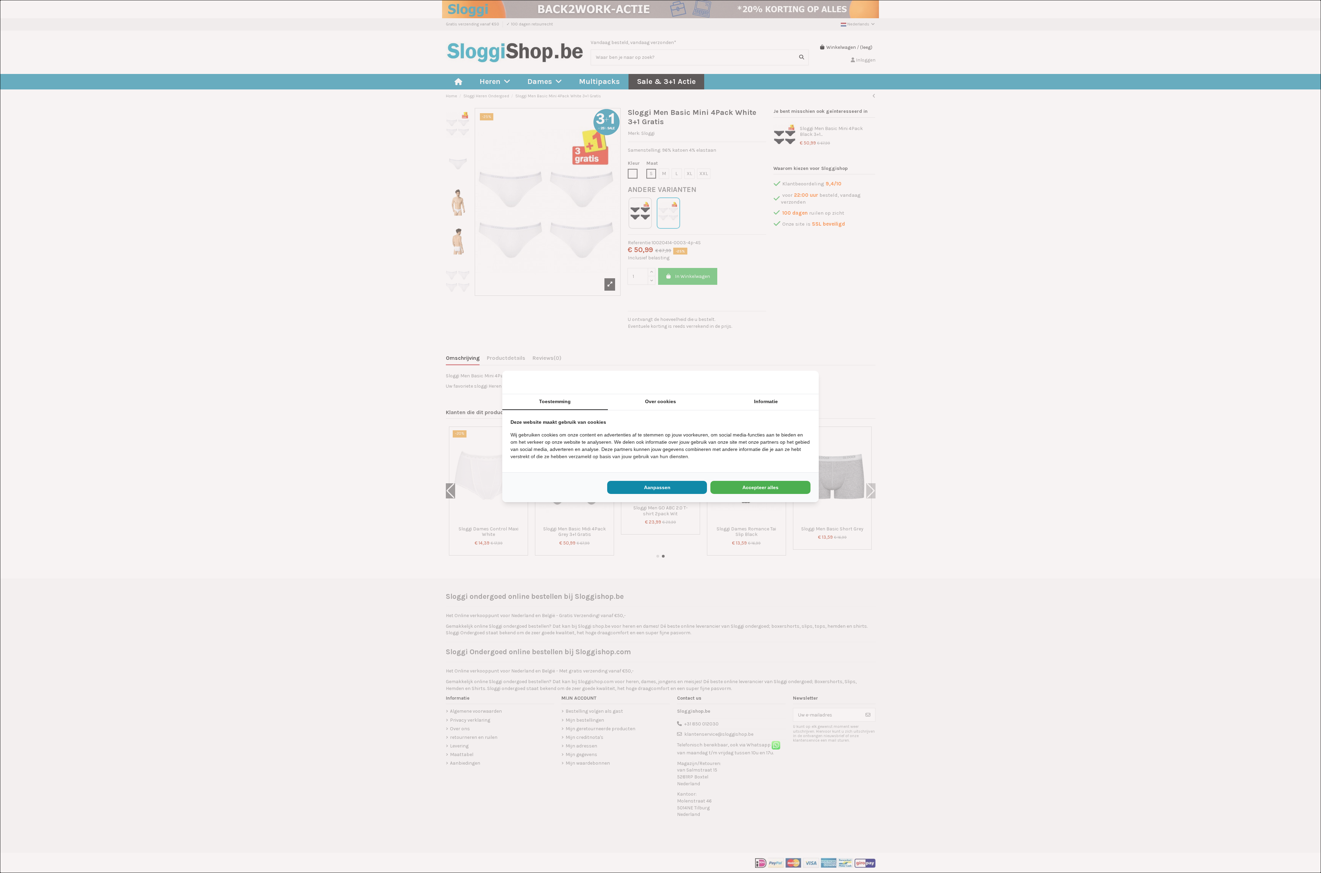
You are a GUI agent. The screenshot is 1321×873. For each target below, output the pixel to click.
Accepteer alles (760, 487)
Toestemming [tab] (555, 401)
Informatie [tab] (766, 401)
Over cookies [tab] (660, 401)
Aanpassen (657, 487)
